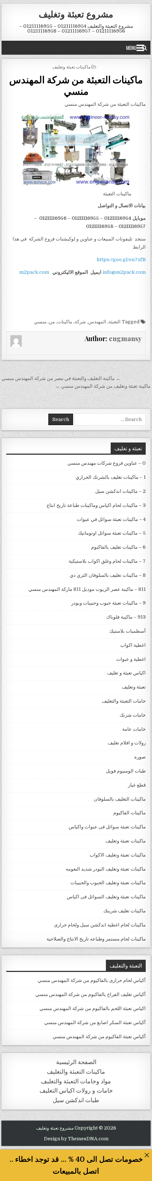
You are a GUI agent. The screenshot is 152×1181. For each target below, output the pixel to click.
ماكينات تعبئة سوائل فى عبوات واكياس (107, 827)
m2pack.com (33, 272)
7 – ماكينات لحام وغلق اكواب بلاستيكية (107, 561)
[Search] (144, 48)
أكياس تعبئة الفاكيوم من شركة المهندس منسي (99, 1036)
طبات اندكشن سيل (76, 1100)
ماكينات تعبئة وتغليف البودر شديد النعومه (106, 869)
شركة (80, 321)
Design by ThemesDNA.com (76, 1138)
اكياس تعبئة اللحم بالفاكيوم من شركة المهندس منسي (92, 1008)
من (52, 321)
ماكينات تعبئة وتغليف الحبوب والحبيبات (108, 882)
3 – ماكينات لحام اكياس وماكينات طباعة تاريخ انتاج (96, 505)
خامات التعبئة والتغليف (124, 701)
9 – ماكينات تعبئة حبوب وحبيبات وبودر (108, 603)
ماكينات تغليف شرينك (124, 910)
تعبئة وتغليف (134, 687)
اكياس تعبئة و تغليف (126, 673)
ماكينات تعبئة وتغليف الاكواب (118, 855)
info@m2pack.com (124, 272)
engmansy (125, 338)
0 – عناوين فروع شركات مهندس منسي (107, 463)
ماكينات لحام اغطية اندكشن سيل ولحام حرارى (100, 925)
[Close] (146, 1155)
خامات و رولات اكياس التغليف (76, 1090)
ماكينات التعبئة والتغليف (76, 1072)
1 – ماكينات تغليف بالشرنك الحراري (111, 477)
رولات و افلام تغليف (127, 743)
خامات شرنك (133, 715)
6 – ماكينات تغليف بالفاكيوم (118, 547)
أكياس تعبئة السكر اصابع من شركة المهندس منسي (95, 1022)
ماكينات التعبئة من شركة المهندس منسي (76, 85)
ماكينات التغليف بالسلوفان (120, 799)
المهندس (97, 321)
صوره (140, 757)
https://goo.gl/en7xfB (121, 259)
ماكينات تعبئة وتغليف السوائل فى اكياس (106, 896)
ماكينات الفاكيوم (129, 812)
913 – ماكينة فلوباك (126, 617)
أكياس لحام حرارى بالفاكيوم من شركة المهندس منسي (92, 980)
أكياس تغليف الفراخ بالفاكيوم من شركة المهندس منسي (90, 994)
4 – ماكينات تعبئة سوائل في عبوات (111, 519)
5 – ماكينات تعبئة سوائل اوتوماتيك (112, 533)
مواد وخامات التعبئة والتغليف (76, 1081)
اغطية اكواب (133, 645)
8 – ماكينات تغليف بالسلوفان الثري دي (108, 575)
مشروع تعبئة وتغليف (76, 14)
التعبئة (114, 321)
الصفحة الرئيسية (76, 1062)
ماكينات (64, 321)
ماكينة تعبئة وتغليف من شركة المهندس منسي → (103, 386)
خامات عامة (134, 729)
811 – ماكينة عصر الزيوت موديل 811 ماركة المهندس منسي (87, 589)
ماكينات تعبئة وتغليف (71, 66)
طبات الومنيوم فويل (126, 771)
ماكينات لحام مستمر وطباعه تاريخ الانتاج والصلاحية (96, 939)
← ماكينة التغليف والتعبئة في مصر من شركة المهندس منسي (61, 378)
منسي (40, 321)
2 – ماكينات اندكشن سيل (120, 491)
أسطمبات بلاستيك (127, 631)
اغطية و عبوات (131, 659)
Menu (131, 47)
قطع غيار (137, 785)
